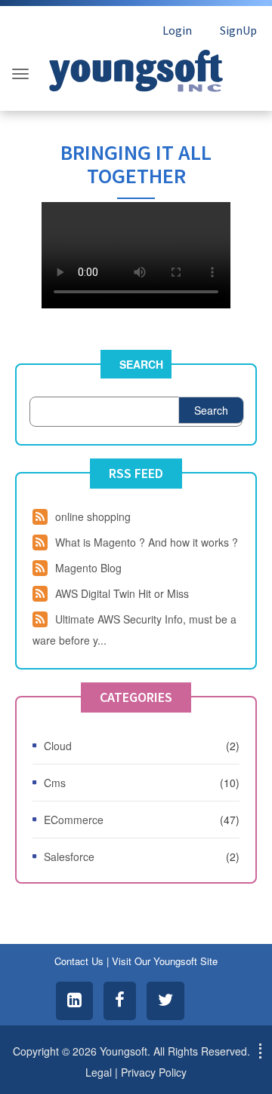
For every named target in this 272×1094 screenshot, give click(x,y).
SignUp (238, 30)
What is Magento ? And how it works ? (146, 542)
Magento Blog (88, 567)
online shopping (93, 516)
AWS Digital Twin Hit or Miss (122, 593)
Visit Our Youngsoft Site (165, 961)
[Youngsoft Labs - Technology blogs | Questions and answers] (136, 66)
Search (141, 364)
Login (177, 30)
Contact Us (79, 961)
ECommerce (74, 819)
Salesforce (69, 856)
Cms (55, 782)
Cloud (58, 745)
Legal (98, 1072)
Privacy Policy (154, 1072)
